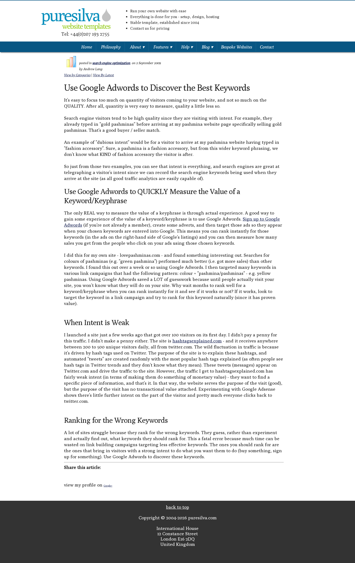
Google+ (108, 485)
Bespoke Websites (236, 46)
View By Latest (103, 75)
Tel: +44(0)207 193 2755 (85, 34)
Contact (267, 46)
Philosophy (111, 46)
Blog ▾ (207, 46)
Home (86, 46)
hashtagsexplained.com (197, 340)
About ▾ (137, 46)
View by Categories (77, 75)
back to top (177, 507)
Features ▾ (162, 46)
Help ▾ (187, 46)
